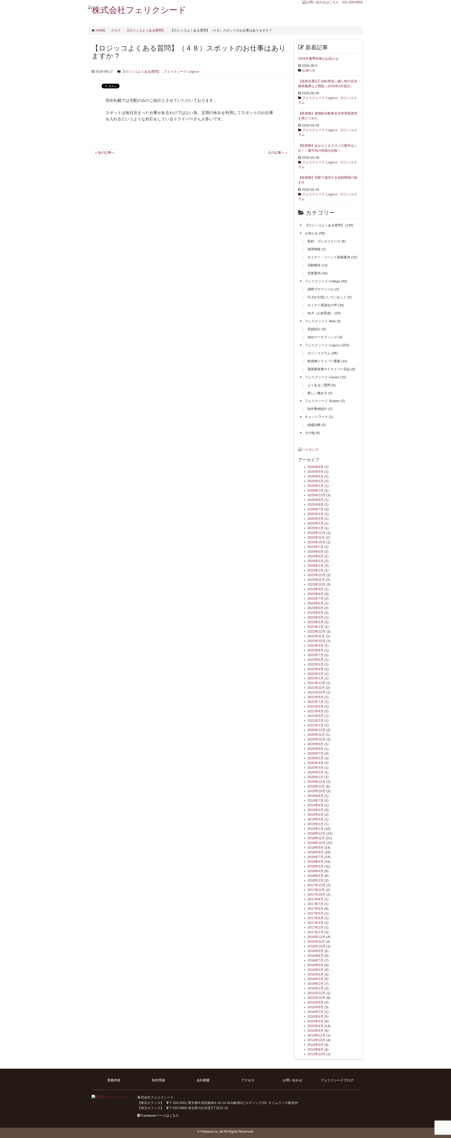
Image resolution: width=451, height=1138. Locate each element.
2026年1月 (315, 490)
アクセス (247, 1080)
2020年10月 (316, 739)
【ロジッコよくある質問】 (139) (329, 225)
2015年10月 (316, 998)
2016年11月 (316, 941)
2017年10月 (316, 894)
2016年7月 (315, 960)
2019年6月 (315, 805)
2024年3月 (315, 561)
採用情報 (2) (316, 249)
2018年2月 (315, 880)
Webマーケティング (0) (324, 337)
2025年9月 (315, 500)
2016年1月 (315, 988)
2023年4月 (315, 612)
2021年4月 (315, 711)
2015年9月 (315, 1002)
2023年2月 (315, 622)
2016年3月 (315, 979)
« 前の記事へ (104, 152)
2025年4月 (315, 514)
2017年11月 (316, 890)
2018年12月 (316, 833)
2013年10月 (316, 1054)
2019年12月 (316, 782)
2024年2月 (315, 565)
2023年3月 (315, 617)
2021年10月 (316, 692)
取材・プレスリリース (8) (326, 241)
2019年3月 (315, 819)
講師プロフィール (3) (323, 289)
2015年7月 (315, 1012)
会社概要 (203, 1080)
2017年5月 (315, 913)
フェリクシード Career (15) (325, 377)
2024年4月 (315, 556)
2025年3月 (315, 518)
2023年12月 (316, 575)
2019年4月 (315, 814)
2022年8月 (315, 650)
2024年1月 (315, 570)
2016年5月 (315, 970)
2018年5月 (315, 866)
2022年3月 (315, 674)
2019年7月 (315, 800)
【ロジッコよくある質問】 (141, 71)
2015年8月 (315, 1007)
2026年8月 (315, 467)
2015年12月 (316, 993)
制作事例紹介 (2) (319, 409)
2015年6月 (315, 1016)
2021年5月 (315, 706)
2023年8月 (315, 594)
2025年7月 (315, 509)
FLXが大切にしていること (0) (329, 297)
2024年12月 (316, 533)
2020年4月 (315, 763)
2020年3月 (315, 767)
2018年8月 (315, 852)
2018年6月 (315, 861)
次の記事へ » (277, 152)
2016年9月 (315, 951)
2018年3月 (315, 876)
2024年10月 (316, 542)
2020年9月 (315, 744)
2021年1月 (315, 725)
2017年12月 (316, 885)
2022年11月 (316, 636)
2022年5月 (315, 664)
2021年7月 (315, 702)
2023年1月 (315, 627)
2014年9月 (315, 1045)
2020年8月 (315, 749)
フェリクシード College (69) (326, 281)
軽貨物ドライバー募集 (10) (327, 361)
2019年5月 (315, 810)
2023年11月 (316, 580)
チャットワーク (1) (319, 417)
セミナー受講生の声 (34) (325, 305)
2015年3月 (315, 1030)
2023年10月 (316, 584)
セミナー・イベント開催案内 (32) (332, 257)
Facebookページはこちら (160, 1115)
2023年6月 (315, 603)
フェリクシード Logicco (181, 71)
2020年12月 (316, 730)
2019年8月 (315, 796)
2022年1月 (315, 678)
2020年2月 (315, 772)
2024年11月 (316, 537)
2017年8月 (315, 899)
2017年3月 (315, 923)
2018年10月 (316, 843)
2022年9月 (315, 645)
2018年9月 (315, 847)
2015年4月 (315, 1026)
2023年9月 (315, 589)
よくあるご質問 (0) (321, 385)
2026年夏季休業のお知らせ (318, 58)
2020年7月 (315, 753)
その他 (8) (312, 433)
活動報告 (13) (317, 265)
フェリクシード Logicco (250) (327, 345)
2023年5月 (315, 608)
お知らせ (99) (315, 233)
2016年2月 (315, 983)
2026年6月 (315, 471)
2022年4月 (315, 669)
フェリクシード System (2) (325, 401)
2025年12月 (316, 495)
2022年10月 (316, 641)
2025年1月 (315, 528)
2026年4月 (315, 476)
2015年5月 (315, 1021)
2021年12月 (316, 683)
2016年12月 (316, 937)
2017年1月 (315, 932)
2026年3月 (315, 481)
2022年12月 (316, 631)
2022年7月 (315, 655)
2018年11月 (316, 838)
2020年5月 (315, 758)
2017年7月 (315, 904)
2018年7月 (315, 857)
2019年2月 (315, 824)
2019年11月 (316, 786)
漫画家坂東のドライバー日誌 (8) (331, 369)
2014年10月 (316, 1040)
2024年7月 (315, 547)
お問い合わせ (292, 1080)
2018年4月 (315, 871)
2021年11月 (316, 687)
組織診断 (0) (316, 425)
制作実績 (158, 1080)
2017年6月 (315, 908)
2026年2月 (315, 486)
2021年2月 (315, 720)
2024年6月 (315, 551)
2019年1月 (315, 829)
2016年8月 (315, 955)
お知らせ (308, 70)
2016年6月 (315, 965)
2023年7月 (315, 598)
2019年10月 (316, 791)
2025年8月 (315, 504)
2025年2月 (315, 523)
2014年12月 (316, 1035)
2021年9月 (315, 697)
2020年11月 (316, 734)
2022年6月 (315, 660)
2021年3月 (315, 716)
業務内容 (114, 1080)
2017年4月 (315, 918)
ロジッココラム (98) (322, 353)
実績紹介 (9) (316, 329)
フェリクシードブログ (337, 1080)
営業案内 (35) (317, 273)
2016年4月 (315, 974)
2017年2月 (315, 927)
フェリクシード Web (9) (323, 321)
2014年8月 (315, 1049)
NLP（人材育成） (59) (324, 313)
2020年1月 (315, 777)
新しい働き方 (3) (319, 393)
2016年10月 (316, 946)
